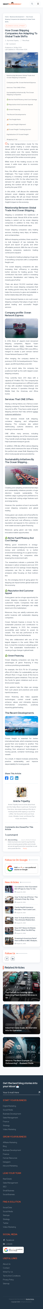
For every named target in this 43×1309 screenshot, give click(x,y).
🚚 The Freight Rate (14, 119)
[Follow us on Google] (21, 868)
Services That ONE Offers (16, 87)
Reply (25, 848)
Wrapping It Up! (12, 139)
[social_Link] (7, 959)
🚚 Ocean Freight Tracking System (19, 129)
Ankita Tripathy (21, 801)
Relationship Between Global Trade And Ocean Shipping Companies (21, 76)
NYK (21, 346)
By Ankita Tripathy (13, 40)
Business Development (17, 17)
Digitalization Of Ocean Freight (18, 134)
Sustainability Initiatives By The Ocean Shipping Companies (20, 93)
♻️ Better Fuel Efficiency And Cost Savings (22, 99)
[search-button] (32, 4)
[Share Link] (6, 778)
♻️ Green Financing (13, 109)
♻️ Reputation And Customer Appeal (20, 104)
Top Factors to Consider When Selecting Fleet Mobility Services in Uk (21, 995)
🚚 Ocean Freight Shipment (16, 124)
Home (7, 17)
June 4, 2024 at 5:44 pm (28, 840)
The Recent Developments (16, 114)
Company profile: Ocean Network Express (22, 82)
